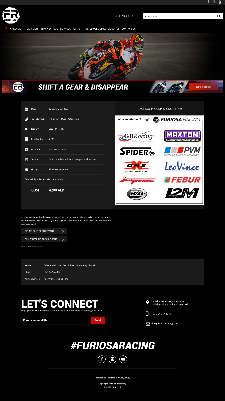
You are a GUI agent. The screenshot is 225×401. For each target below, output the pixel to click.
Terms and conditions (31, 246)
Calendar (16, 28)
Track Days (31, 28)
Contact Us (129, 28)
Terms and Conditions (105, 378)
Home (6, 29)
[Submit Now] (218, 16)
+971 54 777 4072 (161, 314)
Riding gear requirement (39, 231)
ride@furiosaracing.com (56, 279)
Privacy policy (124, 378)
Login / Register (124, 16)
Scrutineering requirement (41, 239)
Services (65, 28)
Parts (76, 28)
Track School (49, 28)
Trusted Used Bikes (94, 28)
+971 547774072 (52, 272)
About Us (113, 28)
